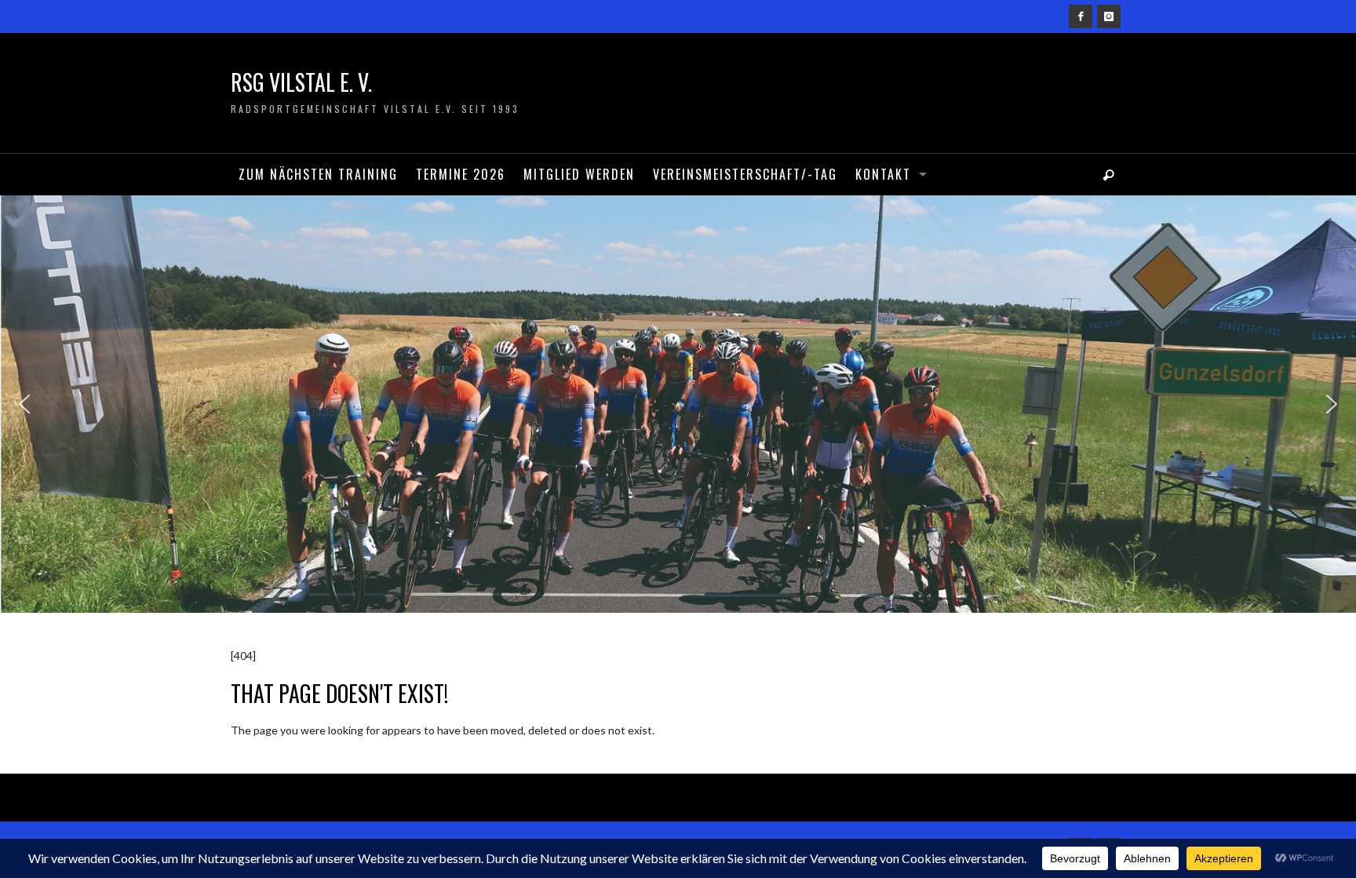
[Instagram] (1109, 16)
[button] (24, 404)
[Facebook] (1080, 16)
